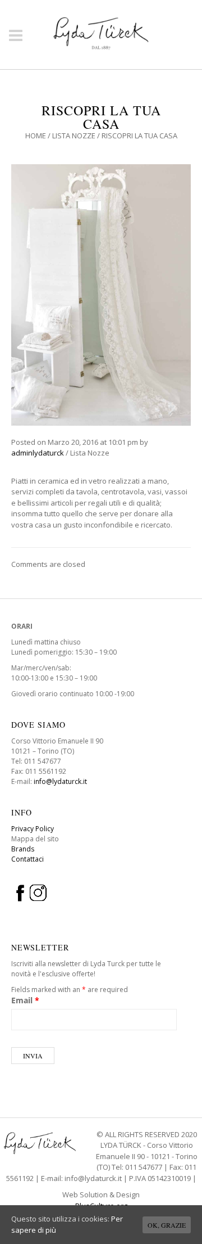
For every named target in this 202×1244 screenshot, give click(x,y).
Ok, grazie (167, 1224)
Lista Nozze (73, 135)
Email (25, 1000)
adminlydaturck (37, 453)
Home (35, 135)
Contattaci (27, 859)
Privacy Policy (32, 828)
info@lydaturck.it (60, 781)
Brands (22, 849)
